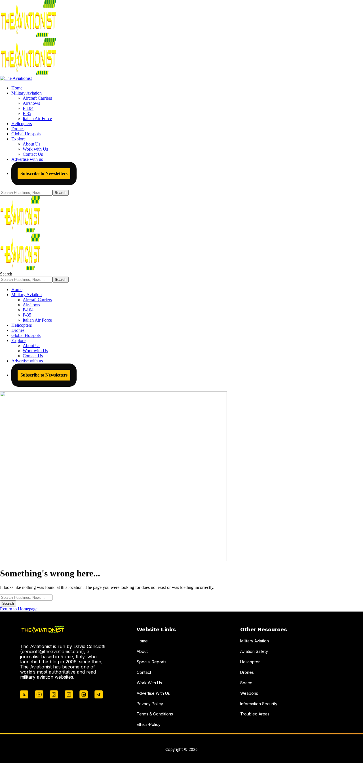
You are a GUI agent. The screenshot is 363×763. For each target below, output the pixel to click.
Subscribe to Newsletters (43, 173)
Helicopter (250, 661)
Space (246, 682)
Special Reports (151, 661)
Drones (247, 672)
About (142, 651)
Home (142, 640)
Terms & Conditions (155, 713)
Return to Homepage (18, 608)
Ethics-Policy (149, 724)
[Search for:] (26, 597)
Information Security (258, 703)
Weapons (249, 693)
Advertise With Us (153, 693)
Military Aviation (254, 640)
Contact (144, 672)
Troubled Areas (254, 713)
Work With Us (149, 682)
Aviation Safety (254, 651)
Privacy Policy (150, 703)
